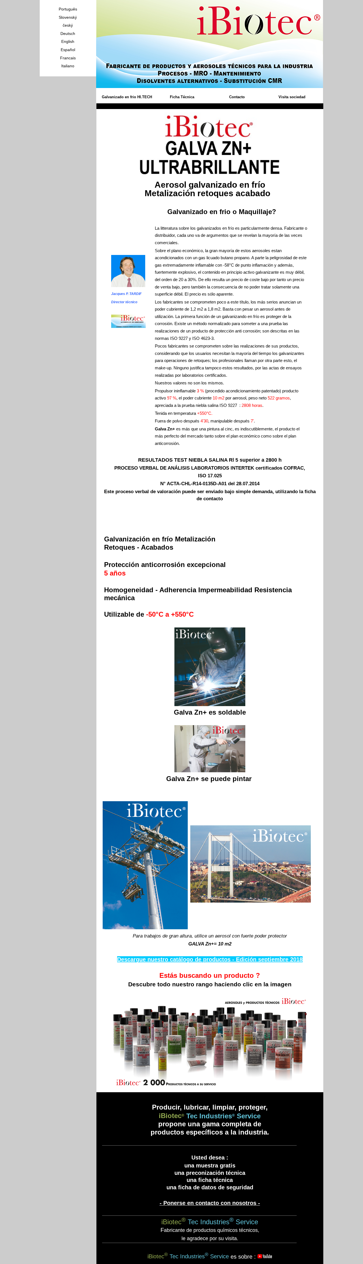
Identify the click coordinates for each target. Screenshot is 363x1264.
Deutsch (67, 33)
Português (68, 9)
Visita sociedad (291, 97)
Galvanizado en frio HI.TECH (127, 97)
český (68, 25)
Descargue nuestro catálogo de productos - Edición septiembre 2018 (210, 959)
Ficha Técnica (182, 97)
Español (68, 49)
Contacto (237, 97)
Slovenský (68, 17)
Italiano (67, 66)
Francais (68, 58)
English (67, 41)
